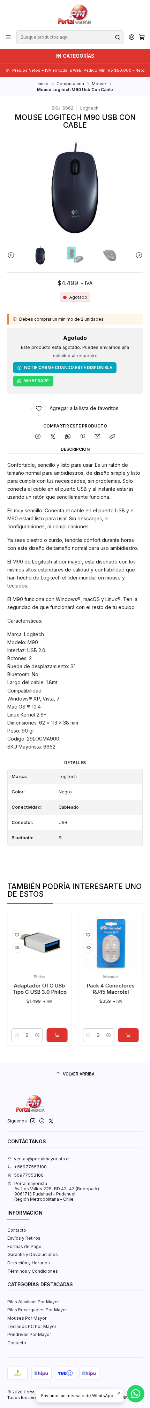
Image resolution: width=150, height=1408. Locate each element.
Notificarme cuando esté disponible (68, 367)
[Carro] (141, 37)
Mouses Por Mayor (27, 1318)
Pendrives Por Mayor (29, 1334)
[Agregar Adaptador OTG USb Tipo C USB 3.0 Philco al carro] (46, 1035)
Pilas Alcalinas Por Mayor (33, 1301)
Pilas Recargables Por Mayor (37, 1309)
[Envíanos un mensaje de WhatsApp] (135, 1393)
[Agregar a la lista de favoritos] (6, 934)
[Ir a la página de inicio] (75, 15)
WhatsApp (36, 380)
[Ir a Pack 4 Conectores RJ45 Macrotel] (100, 943)
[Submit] (117, 37)
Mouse (99, 84)
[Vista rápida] (6, 948)
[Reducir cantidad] (6, 1035)
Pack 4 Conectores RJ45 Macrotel (100, 989)
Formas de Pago (24, 1246)
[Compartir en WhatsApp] (67, 437)
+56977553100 (30, 1166)
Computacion (70, 84)
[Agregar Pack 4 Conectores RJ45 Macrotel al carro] (117, 1035)
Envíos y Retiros (23, 1238)
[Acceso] (131, 37)
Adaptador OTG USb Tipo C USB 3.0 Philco (29, 989)
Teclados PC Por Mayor (32, 1326)
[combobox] (69, 37)
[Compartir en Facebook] (38, 437)
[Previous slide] (12, 255)
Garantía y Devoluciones (32, 1254)
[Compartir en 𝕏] (53, 437)
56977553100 (29, 1175)
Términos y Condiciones (32, 1271)
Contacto (16, 1230)
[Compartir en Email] (97, 437)
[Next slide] (137, 255)
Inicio (43, 84)
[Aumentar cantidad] (26, 1035)
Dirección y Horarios (28, 1262)
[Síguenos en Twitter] (51, 1121)
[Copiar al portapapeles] (112, 437)
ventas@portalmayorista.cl (41, 1158)
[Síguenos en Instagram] (33, 1121)
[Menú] (8, 37)
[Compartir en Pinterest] (82, 437)
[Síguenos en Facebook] (42, 1121)
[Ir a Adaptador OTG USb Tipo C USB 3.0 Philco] (29, 943)
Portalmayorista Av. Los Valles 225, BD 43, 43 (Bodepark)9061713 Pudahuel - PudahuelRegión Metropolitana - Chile (56, 1191)
